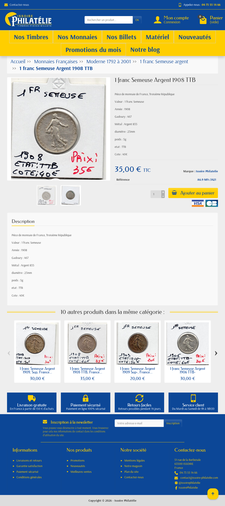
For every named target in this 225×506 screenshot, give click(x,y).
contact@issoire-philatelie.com (199, 478)
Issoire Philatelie (207, 171)
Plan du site (131, 472)
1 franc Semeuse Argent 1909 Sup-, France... (137, 370)
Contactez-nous (19, 5)
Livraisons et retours (29, 460)
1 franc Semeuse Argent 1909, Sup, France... (37, 370)
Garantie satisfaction (29, 466)
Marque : (189, 171)
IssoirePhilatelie (188, 487)
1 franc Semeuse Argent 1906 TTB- (187, 370)
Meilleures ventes (81, 472)
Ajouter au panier (197, 193)
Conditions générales (29, 477)
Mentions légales (134, 460)
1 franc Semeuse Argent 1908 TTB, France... (87, 370)
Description (23, 221)
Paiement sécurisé (27, 472)
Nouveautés (78, 466)
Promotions (78, 460)
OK (137, 20)
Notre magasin (133, 466)
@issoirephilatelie (189, 483)
